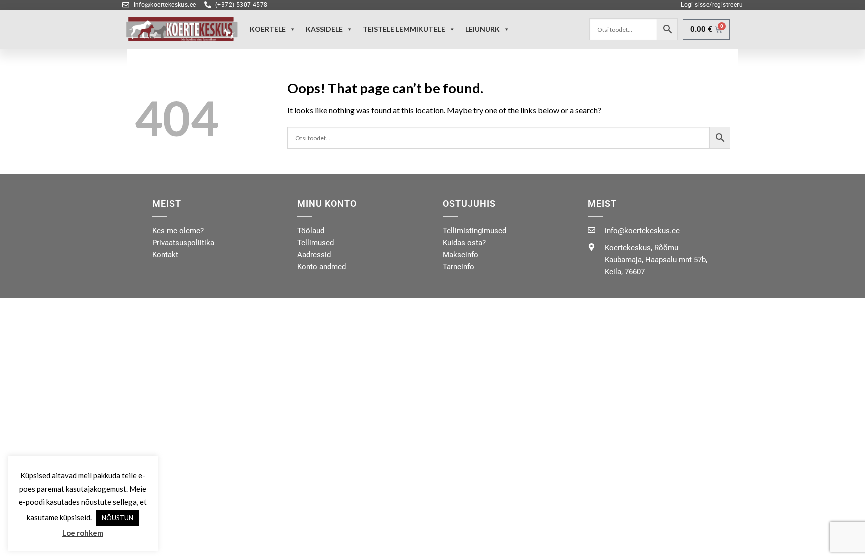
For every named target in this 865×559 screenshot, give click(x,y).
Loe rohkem (82, 532)
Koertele (268, 29)
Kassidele (324, 29)
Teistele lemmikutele (404, 29)
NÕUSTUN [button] (117, 518)
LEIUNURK (482, 29)
